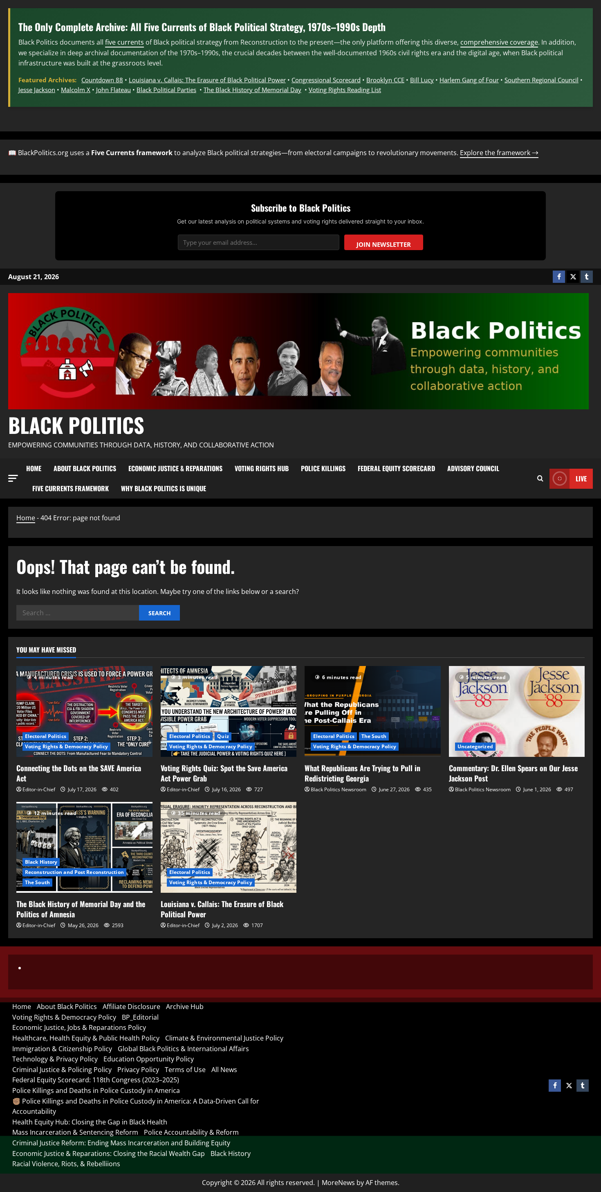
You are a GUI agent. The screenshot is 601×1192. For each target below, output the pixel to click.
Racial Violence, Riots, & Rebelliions (66, 1163)
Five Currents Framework (70, 488)
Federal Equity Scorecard (396, 468)
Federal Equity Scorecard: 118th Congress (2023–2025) (95, 1079)
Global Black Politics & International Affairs (183, 1048)
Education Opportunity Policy (148, 1058)
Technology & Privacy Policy (55, 1058)
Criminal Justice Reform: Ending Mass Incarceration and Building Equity (121, 1142)
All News (224, 1069)
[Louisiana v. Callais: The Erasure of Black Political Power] (229, 847)
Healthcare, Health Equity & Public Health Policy (85, 1038)
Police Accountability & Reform (191, 1132)
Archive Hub (185, 1006)
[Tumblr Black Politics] (587, 277)
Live (581, 478)
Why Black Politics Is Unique (163, 488)
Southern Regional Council (542, 80)
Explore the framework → (499, 152)
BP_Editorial (140, 1017)
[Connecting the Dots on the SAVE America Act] (84, 711)
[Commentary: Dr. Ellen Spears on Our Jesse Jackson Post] (517, 711)
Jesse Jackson (36, 90)
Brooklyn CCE (385, 80)
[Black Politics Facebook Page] (559, 277)
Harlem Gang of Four (469, 80)
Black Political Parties (166, 90)
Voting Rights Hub (262, 468)
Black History (41, 861)
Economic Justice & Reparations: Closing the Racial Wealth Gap (108, 1153)
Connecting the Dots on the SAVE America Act (78, 773)
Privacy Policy (138, 1069)
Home (33, 468)
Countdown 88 (102, 80)
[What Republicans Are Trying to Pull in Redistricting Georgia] (373, 711)
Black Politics (76, 424)
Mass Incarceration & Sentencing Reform (75, 1132)
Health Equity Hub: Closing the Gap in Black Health (89, 1122)
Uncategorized (475, 746)
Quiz (223, 736)
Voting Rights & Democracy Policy (66, 746)
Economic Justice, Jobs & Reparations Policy (79, 1027)
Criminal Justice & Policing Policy (62, 1069)
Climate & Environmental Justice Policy (224, 1038)
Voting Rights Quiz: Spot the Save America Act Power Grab (224, 773)
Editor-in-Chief (38, 789)
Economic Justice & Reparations (175, 468)
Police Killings (323, 468)
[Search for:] (77, 613)
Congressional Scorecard (326, 80)
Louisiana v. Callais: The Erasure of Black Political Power (207, 80)
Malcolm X (75, 90)
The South (373, 736)
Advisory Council (473, 468)
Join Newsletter (384, 244)
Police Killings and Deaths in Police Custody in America (96, 1090)
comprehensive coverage (499, 42)
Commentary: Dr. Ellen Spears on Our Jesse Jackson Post (513, 773)
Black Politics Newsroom (338, 789)
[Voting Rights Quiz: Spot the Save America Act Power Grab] (229, 711)
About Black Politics (85, 468)
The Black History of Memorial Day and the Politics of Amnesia (80, 909)
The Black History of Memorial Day (252, 90)
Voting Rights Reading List (345, 90)
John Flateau (113, 90)
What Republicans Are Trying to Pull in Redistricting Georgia (362, 773)
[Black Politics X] (573, 277)
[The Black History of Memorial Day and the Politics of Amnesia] (84, 847)
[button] (13, 478)
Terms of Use (185, 1069)
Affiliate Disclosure (131, 1006)
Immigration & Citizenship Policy (62, 1048)
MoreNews (338, 1182)
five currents (124, 42)
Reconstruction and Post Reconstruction (74, 872)
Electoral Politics (45, 736)
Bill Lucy (422, 80)
